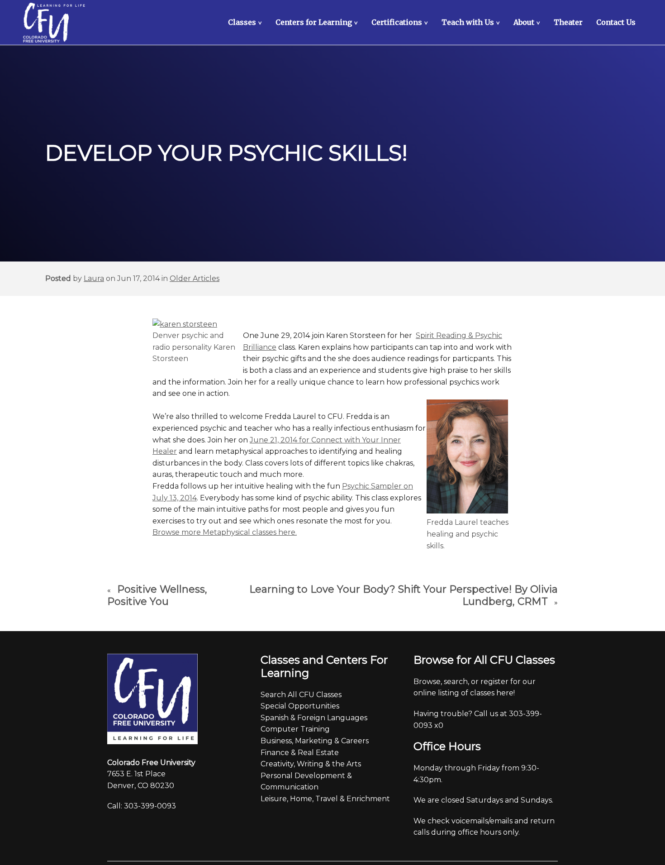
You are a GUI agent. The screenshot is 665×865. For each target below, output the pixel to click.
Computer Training (295, 729)
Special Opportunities (300, 706)
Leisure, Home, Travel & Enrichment (325, 798)
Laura (94, 278)
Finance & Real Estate (300, 752)
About (527, 22)
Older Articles (194, 278)
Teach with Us (472, 22)
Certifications (400, 22)
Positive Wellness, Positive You (157, 595)
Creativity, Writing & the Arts (311, 764)
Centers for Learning (318, 22)
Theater (568, 22)
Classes (246, 22)
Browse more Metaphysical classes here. (224, 532)
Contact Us (616, 22)
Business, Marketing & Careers (315, 741)
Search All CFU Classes (301, 694)
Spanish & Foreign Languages (314, 717)
